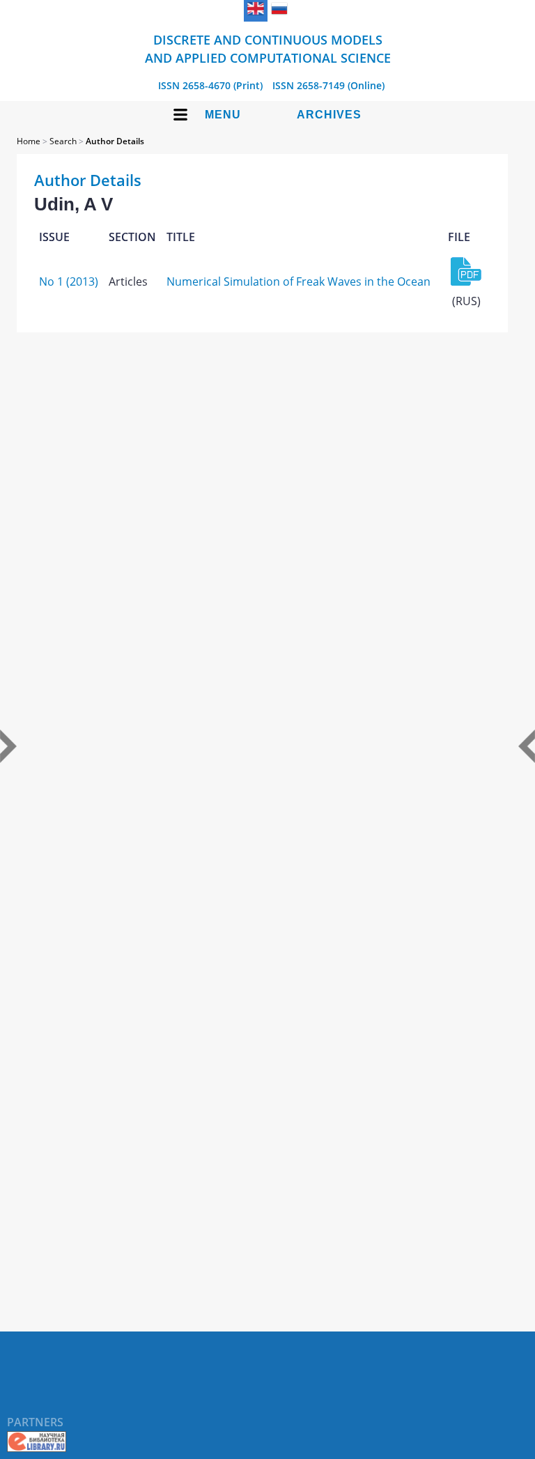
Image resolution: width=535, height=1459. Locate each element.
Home (28, 141)
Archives (329, 115)
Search (63, 141)
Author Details (115, 141)
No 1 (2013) (68, 281)
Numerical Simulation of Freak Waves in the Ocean (298, 281)
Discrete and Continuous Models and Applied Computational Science (268, 48)
